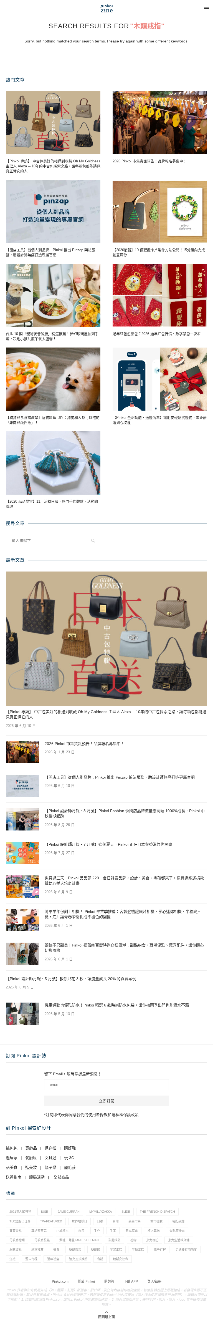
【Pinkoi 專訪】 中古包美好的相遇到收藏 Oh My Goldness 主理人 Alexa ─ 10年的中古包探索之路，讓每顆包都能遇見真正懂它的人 (53, 166)
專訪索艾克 (39, 1230)
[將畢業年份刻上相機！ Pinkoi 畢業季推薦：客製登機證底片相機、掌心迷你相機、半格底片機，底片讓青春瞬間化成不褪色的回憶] (22, 920)
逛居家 (11, 1158)
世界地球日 (79, 1221)
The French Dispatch (157, 1211)
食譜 (100, 1259)
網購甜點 (15, 1249)
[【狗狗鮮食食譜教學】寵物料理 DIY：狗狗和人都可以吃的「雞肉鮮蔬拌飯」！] (53, 379)
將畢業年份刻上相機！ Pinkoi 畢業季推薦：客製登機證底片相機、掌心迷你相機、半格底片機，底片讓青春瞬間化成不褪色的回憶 (123, 914)
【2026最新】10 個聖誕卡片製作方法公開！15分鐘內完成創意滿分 (159, 252)
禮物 (133, 1240)
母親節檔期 (17, 1240)
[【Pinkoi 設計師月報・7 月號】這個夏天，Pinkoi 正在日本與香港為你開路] (22, 853)
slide (125, 1211)
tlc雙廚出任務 (20, 1221)
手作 (97, 1230)
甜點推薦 (114, 1240)
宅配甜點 (178, 1221)
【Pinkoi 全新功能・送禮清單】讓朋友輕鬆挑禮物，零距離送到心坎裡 (160, 420)
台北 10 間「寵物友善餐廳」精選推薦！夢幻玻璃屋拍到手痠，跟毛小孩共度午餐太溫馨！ (52, 336)
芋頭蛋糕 (138, 1249)
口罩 (100, 1221)
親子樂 (50, 1167)
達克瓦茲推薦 (78, 1259)
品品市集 (134, 1221)
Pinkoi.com (60, 1281)
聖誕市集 (75, 1249)
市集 (81, 1230)
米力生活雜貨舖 (178, 1240)
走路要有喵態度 (186, 1249)
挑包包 (11, 1148)
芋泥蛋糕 (116, 1249)
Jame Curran (69, 1211)
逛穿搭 (50, 1148)
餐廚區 (31, 1158)
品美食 (11, 1167)
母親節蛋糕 (42, 1240)
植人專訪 (154, 1230)
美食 (56, 1249)
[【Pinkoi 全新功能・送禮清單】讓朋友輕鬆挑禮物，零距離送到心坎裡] (160, 379)
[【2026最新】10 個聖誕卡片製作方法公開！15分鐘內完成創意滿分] (160, 211)
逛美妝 (31, 1167)
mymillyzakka (100, 1211)
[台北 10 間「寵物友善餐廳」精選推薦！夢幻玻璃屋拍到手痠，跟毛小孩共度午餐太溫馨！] (53, 295)
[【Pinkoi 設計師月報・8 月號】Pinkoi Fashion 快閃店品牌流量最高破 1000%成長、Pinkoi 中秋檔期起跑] (22, 819)
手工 (113, 1230)
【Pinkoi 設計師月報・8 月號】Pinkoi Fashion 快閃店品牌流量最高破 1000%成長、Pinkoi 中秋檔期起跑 (125, 814)
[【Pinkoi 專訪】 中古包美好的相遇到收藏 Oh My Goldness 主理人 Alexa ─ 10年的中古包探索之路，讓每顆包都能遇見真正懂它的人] (53, 122)
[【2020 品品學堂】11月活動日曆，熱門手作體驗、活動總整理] (53, 462)
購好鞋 (70, 1148)
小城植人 (62, 1230)
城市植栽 (156, 1221)
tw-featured (51, 1221)
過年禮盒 (53, 1259)
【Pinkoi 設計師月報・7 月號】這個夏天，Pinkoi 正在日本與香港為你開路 (108, 844)
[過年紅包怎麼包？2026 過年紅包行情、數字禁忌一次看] (160, 295)
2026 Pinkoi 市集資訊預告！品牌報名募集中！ (150, 161)
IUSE (44, 1211)
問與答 (109, 1281)
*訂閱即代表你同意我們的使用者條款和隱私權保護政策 (91, 1114)
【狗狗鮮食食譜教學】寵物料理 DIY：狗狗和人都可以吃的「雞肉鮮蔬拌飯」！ (53, 420)
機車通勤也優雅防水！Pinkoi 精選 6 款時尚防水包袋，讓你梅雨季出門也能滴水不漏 (117, 1005)
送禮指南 (13, 1177)
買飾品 (31, 1148)
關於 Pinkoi (86, 1281)
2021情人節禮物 (20, 1211)
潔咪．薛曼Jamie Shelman (79, 1240)
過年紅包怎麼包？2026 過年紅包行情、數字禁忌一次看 (157, 334)
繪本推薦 (37, 1249)
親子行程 (160, 1249)
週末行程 (31, 1259)
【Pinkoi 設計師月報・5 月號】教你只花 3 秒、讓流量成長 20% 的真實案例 (71, 978)
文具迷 (50, 1158)
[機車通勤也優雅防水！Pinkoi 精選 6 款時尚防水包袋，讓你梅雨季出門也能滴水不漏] (22, 1014)
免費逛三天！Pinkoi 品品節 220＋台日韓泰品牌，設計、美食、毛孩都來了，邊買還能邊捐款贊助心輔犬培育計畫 (124, 881)
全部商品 (61, 1177)
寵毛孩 (70, 1167)
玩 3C (69, 1158)
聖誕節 (95, 1249)
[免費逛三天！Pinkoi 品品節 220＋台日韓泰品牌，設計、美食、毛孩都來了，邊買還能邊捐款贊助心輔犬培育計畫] (22, 886)
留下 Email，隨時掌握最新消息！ (73, 1074)
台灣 (116, 1221)
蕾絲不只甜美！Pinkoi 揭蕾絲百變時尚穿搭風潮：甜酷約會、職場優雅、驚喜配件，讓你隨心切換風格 (124, 948)
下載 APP (131, 1281)
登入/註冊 (154, 1281)
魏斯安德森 (120, 1259)
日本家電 (132, 1230)
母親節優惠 (177, 1230)
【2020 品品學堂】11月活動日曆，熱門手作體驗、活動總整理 (52, 504)
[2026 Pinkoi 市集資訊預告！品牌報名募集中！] (160, 122)
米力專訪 (152, 1240)
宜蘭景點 (15, 1230)
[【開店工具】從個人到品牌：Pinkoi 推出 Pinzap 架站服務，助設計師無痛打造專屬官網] (53, 211)
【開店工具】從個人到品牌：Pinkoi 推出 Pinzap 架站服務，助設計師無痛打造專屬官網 (50, 252)
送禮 (12, 1259)
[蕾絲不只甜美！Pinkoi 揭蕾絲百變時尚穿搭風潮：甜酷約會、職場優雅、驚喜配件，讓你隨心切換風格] (22, 954)
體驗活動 (37, 1177)
